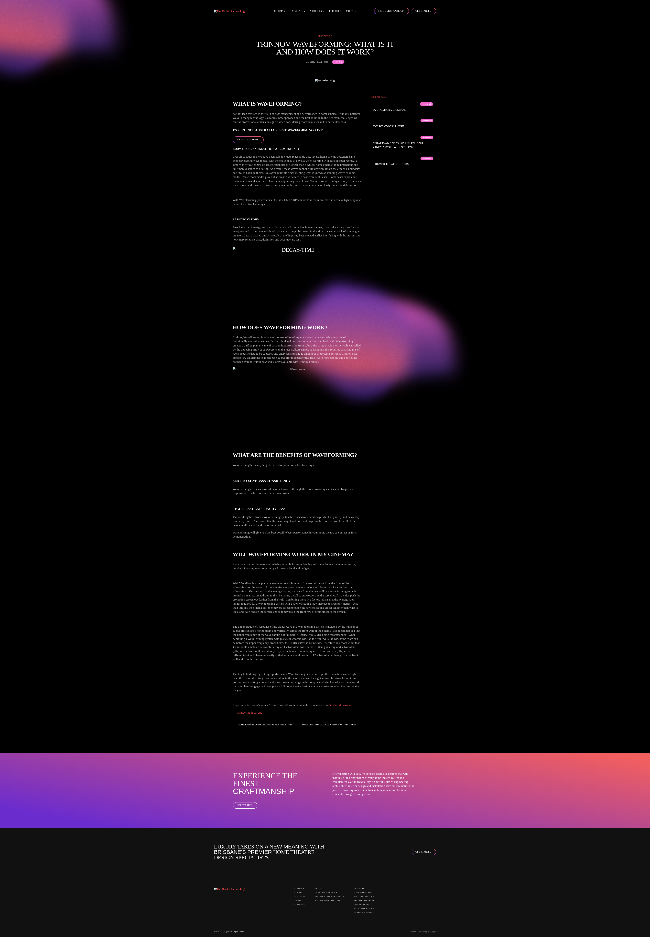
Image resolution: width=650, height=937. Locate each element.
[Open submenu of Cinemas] (286, 11)
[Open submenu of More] (354, 11)
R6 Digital (432, 931)
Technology (338, 62)
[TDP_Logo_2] (230, 11)
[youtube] (434, 889)
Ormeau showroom (340, 705)
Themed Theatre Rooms (391, 164)
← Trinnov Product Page (247, 712)
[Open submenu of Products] (323, 11)
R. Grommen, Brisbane (389, 109)
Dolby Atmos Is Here (388, 126)
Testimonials (426, 104)
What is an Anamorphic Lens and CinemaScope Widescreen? (398, 145)
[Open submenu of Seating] (303, 11)
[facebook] (424, 889)
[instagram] (429, 889)
